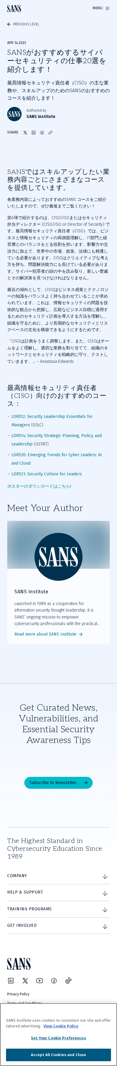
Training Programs (29, 909)
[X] (25, 980)
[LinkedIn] (10, 980)
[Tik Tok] (68, 980)
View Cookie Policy (61, 1026)
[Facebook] (54, 980)
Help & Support (25, 892)
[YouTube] (39, 980)
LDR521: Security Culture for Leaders (46, 474)
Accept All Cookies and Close (58, 1055)
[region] (58, 1034)
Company (17, 875)
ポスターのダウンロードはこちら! (39, 486)
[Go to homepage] (14, 8)
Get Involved (22, 925)
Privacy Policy (18, 994)
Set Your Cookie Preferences (58, 1038)
